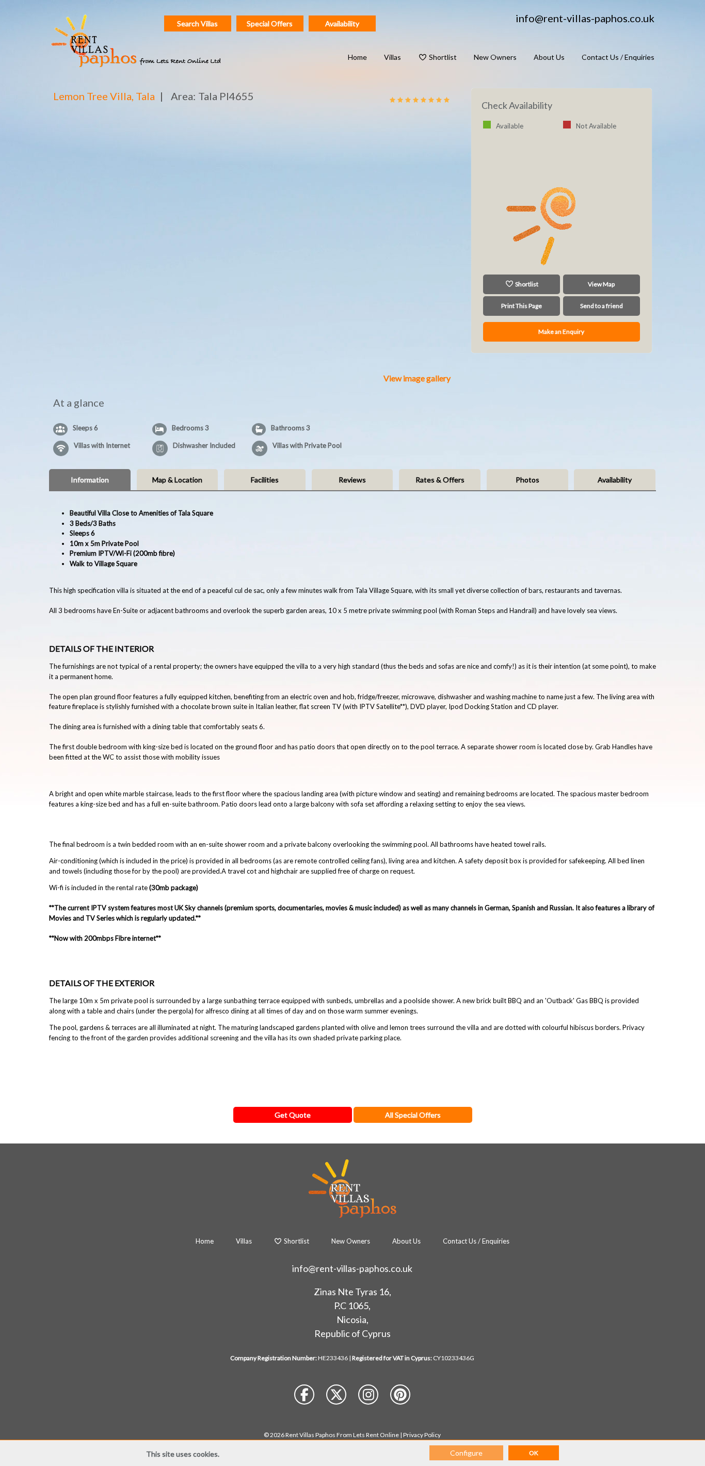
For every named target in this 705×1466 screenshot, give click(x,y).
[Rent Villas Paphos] (137, 38)
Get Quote (293, 1114)
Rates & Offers (439, 479)
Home (357, 57)
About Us (549, 57)
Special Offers (270, 23)
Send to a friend (601, 306)
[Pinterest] (400, 1397)
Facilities (265, 479)
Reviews (352, 479)
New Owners (495, 57)
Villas (392, 57)
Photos (527, 479)
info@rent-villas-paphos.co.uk (585, 18)
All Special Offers (413, 1114)
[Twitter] (337, 1397)
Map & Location (177, 479)
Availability (342, 23)
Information (90, 479)
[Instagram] (369, 1397)
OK (533, 1453)
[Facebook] (305, 1397)
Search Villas (197, 23)
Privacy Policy (422, 1435)
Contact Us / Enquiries (618, 57)
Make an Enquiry (561, 331)
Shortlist (442, 57)
